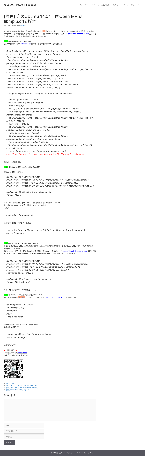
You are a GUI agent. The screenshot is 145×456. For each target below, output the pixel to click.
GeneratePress (89, 453)
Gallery (115, 5)
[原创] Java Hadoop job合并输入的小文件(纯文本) (22, 388)
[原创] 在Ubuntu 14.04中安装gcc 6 (17, 390)
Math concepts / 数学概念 (100, 5)
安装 (36, 385)
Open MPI (19, 385)
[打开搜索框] (138, 5)
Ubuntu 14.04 (28, 385)
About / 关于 (83, 5)
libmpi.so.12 (10, 385)
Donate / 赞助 (129, 5)
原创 (12, 383)
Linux (8, 383)
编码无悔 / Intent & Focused (20, 4)
